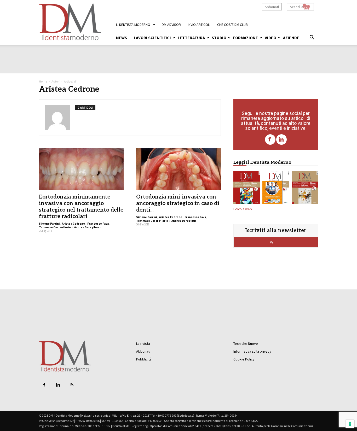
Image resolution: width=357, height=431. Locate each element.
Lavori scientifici (152, 37)
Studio (219, 37)
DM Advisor (171, 24)
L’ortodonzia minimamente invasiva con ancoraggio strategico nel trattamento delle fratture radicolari (81, 207)
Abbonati (272, 6)
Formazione (245, 37)
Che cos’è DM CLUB (232, 24)
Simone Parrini (49, 223)
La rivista (143, 343)
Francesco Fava (98, 223)
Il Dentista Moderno (133, 24)
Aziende (291, 37)
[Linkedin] (281, 139)
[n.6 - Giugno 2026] (275, 188)
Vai (272, 242)
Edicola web (242, 209)
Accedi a (296, 6)
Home (43, 81)
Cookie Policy (244, 359)
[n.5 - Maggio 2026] (305, 188)
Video (270, 37)
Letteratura (191, 37)
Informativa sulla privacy (252, 351)
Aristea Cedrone (73, 223)
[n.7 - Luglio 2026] (246, 188)
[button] (312, 38)
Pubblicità (144, 359)
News (121, 37)
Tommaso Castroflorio (55, 227)
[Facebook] (270, 139)
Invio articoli (199, 24)
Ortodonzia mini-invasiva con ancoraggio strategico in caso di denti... (177, 203)
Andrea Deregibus (86, 227)
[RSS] (72, 385)
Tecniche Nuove (245, 343)
